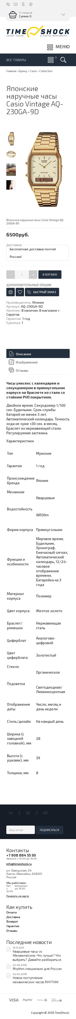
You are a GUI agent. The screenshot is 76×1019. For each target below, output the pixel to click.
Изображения (27, 362)
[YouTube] (45, 813)
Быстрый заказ (44, 292)
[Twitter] (28, 813)
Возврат (12, 921)
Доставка (13, 917)
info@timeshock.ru (19, 863)
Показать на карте (17, 896)
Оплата (11, 912)
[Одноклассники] (36, 813)
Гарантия (12, 926)
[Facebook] (19, 813)
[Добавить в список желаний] (20, 292)
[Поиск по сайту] (63, 60)
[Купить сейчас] (10, 292)
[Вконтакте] (10, 813)
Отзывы (22, 370)
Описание (23, 354)
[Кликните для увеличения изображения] (44, 169)
